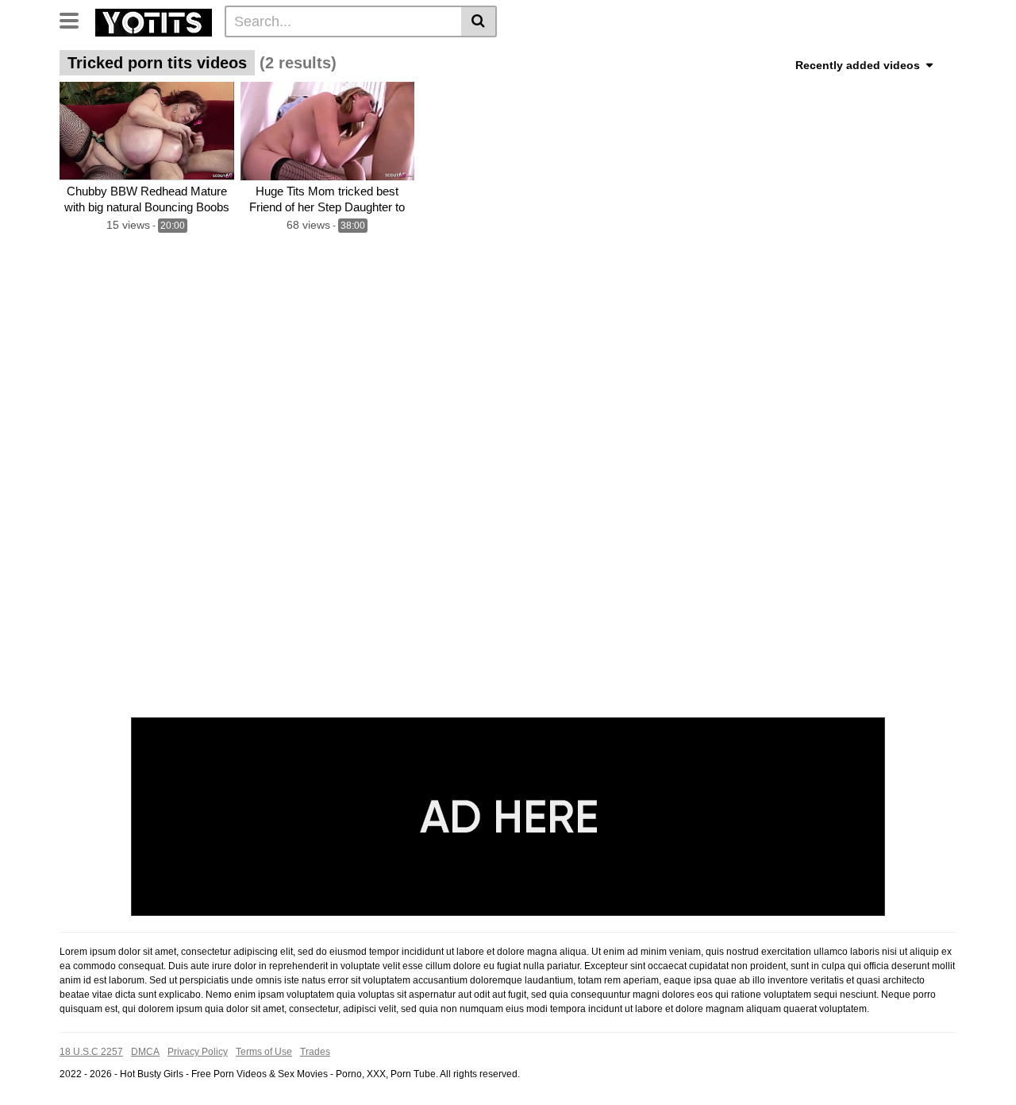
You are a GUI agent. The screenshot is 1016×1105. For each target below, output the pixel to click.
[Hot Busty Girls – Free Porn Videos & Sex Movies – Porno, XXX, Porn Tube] (153, 21)
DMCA (145, 1051)
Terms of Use (264, 1051)
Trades (315, 1051)
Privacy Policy (197, 1051)
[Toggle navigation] (75, 19)
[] (479, 21)
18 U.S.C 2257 (91, 1051)
